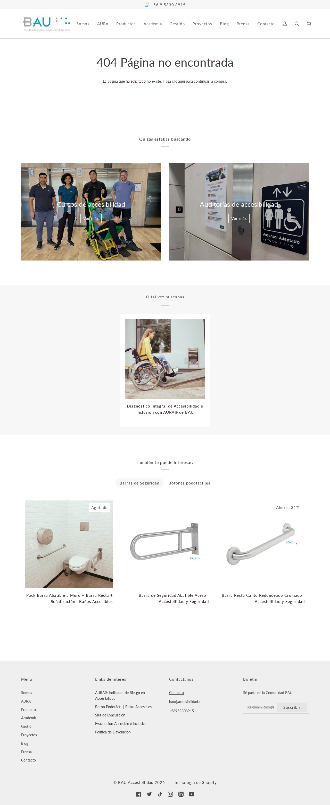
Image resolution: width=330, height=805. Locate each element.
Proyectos (29, 735)
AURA (26, 701)
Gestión (27, 726)
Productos (29, 710)
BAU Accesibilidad (135, 782)
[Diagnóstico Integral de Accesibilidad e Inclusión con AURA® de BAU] (165, 359)
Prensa (26, 752)
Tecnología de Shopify (195, 782)
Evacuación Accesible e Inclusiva (120, 724)
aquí (181, 81)
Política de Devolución (113, 732)
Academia (29, 718)
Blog (24, 743)
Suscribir (292, 707)
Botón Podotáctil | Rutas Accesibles (123, 707)
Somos (26, 693)
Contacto (28, 760)
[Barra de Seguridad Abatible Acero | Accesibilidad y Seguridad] (165, 544)
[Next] (296, 544)
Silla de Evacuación (110, 715)
